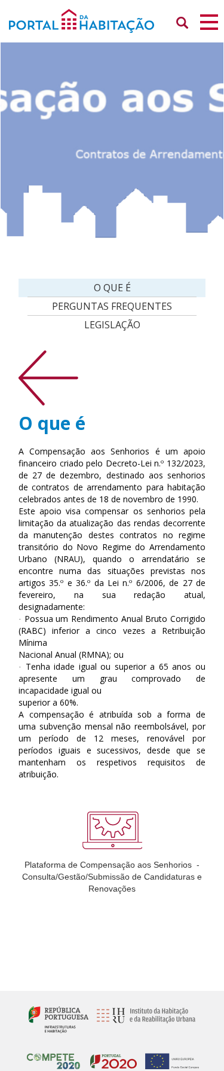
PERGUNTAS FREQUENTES (112, 306)
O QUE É (112, 287)
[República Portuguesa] (58, 1018)
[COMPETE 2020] (53, 1056)
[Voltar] (48, 377)
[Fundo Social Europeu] (168, 1056)
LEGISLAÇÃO (112, 324)
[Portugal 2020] (110, 1056)
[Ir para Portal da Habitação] (112, 20)
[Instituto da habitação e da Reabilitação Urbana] (143, 1018)
